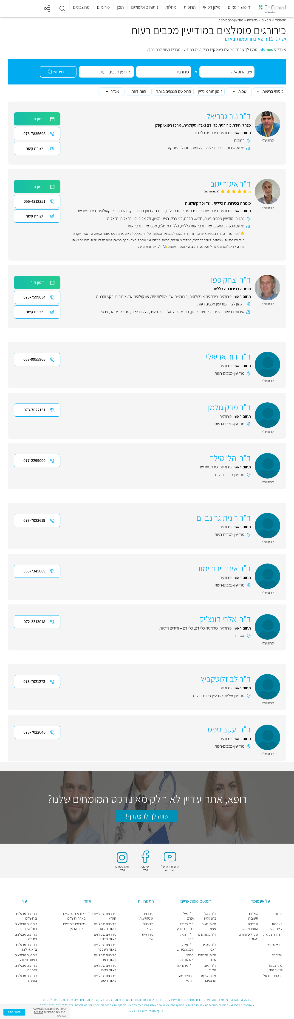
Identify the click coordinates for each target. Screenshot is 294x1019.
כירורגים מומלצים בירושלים (26, 916)
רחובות (239, 140)
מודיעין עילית (234, 695)
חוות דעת (138, 91)
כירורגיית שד (86, 210)
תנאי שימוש (275, 945)
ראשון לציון (161, 218)
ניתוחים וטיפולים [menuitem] (144, 7)
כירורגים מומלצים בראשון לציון (26, 947)
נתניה (239, 218)
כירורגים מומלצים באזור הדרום (105, 936)
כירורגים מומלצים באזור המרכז (105, 957)
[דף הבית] (272, 9)
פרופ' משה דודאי (186, 978)
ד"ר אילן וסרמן (188, 916)
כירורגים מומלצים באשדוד (26, 978)
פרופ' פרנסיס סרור (207, 957)
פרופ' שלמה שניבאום (208, 978)
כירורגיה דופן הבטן (150, 210)
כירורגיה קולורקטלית (181, 210)
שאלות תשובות (253, 916)
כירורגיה (252, 20)
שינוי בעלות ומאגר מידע (275, 968)
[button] (62, 8)
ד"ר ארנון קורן (185, 965)
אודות (279, 914)
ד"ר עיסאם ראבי (209, 947)
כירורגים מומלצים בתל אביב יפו (26, 926)
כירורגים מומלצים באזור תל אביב (105, 926)
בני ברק (176, 218)
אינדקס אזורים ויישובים (248, 936)
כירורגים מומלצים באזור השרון (105, 968)
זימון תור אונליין (210, 91)
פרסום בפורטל (273, 976)
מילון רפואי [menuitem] (211, 7)
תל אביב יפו (142, 218)
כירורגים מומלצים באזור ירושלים (74, 916)
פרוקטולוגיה (107, 210)
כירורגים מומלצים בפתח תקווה (26, 957)
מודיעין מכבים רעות (219, 218)
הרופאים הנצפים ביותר (173, 91)
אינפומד (280, 20)
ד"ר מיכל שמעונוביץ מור (187, 947)
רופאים (266, 20)
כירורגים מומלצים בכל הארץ (102, 916)
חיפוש (58, 72)
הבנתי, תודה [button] (14, 1012)
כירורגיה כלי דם (206, 132)
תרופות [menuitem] (190, 7)
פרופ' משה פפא (209, 926)
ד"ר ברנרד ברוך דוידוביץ (185, 926)
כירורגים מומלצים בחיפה (26, 936)
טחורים (120, 296)
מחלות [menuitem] (170, 7)
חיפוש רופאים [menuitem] (239, 7)
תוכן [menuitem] (120, 7)
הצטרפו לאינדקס (276, 926)
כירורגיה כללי (148, 926)
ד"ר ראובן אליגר (210, 968)
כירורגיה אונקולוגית (203, 296)
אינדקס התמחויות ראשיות (251, 926)
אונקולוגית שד (138, 296)
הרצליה (126, 218)
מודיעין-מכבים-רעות (229, 373)
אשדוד (239, 635)
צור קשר (277, 955)
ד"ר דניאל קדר (187, 936)
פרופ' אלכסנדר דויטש (187, 957)
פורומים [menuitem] (103, 7)
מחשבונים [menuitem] (81, 7)
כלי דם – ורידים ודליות (176, 628)
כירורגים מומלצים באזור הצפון (74, 926)
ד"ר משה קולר (206, 934)
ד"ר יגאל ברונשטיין (210, 916)
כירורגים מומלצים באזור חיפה (105, 978)
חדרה (188, 218)
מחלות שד (159, 296)
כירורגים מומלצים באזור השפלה (105, 947)
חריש (198, 218)
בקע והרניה (126, 210)
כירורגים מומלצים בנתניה (26, 968)
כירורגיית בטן (208, 210)
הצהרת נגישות (273, 934)
